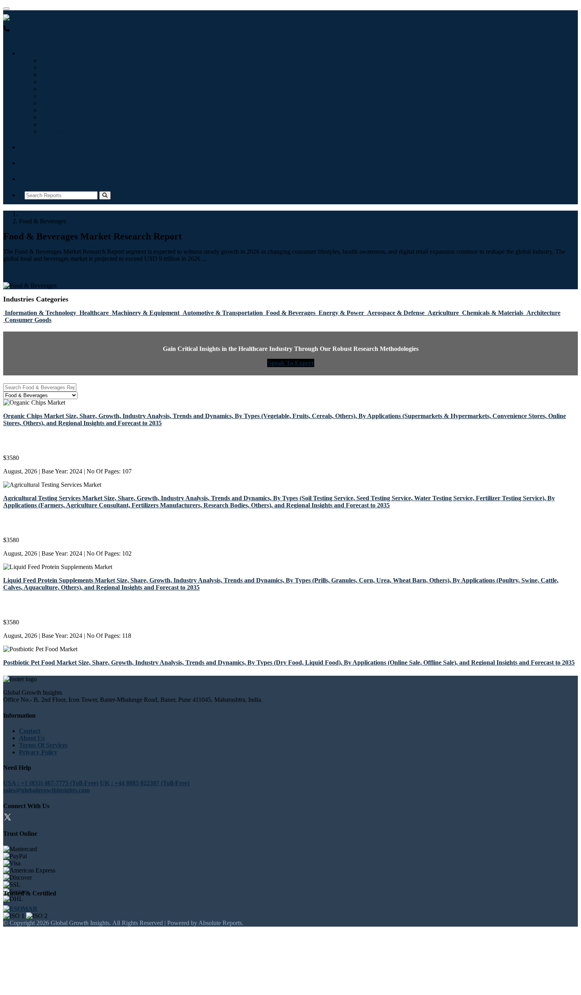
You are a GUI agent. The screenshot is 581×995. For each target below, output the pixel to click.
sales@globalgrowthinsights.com (46, 790)
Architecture (58, 124)
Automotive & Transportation (81, 81)
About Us (32, 738)
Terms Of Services (43, 745)
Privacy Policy (38, 752)
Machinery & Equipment (75, 74)
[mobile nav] (6, 9)
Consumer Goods (65, 131)
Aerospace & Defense (70, 103)
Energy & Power (64, 95)
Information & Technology (77, 60)
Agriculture (57, 110)
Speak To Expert (290, 363)
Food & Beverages (66, 88)
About (33, 163)
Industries (38, 53)
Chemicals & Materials (72, 117)
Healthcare (56, 67)
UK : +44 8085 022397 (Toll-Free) (144, 35)
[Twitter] (7, 818)
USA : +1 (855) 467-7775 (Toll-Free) (50, 35)
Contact (35, 178)
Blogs (32, 147)
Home (27, 214)
